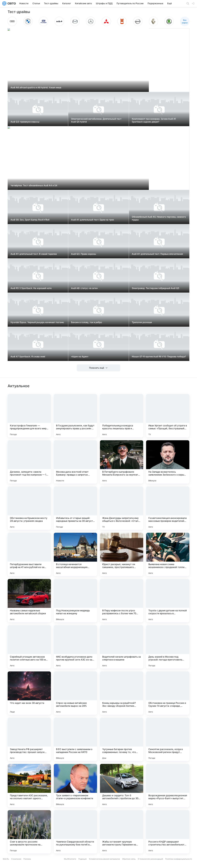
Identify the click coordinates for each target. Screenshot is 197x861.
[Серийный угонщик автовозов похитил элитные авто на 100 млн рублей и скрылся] (29, 647)
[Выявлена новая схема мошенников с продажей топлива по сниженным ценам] (167, 554)
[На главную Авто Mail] (11, 3)
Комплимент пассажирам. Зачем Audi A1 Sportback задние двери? (154, 120)
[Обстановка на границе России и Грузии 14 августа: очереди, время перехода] (167, 693)
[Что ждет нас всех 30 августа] (29, 693)
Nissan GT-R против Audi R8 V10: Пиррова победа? (159, 356)
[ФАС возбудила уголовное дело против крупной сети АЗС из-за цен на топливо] (75, 647)
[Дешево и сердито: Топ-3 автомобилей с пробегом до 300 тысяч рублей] (121, 785)
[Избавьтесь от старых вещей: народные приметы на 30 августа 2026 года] (75, 508)
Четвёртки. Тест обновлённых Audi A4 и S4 (34, 185)
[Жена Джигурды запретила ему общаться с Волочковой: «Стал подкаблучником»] (121, 508)
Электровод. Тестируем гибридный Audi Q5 (155, 288)
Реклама (27, 859)
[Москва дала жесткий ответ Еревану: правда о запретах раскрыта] (75, 462)
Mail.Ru (6, 859)
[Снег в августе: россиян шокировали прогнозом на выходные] (29, 831)
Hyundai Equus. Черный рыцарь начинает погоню (37, 322)
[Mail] (4, 3)
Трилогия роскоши (142, 322)
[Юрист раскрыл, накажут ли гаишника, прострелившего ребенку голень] (121, 554)
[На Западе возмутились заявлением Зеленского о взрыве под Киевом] (167, 462)
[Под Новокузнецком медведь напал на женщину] (75, 600)
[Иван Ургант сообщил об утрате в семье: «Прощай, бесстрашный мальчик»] (167, 415)
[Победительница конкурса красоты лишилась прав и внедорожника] (121, 415)
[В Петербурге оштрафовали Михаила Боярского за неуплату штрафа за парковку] (121, 462)
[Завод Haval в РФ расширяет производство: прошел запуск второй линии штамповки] (29, 739)
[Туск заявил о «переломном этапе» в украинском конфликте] (75, 785)
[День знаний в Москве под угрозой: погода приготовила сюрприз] (167, 647)
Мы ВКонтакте (70, 859)
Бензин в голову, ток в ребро (86, 322)
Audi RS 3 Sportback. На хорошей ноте (31, 288)
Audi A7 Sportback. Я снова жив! (28, 356)
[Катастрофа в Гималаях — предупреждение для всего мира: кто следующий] (29, 415)
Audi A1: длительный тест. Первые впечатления (157, 254)
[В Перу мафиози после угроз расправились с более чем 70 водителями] (121, 600)
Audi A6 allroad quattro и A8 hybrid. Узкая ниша (36, 87)
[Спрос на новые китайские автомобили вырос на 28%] (75, 693)
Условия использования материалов (104, 859)
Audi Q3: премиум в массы (25, 121)
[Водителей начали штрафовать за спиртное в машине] (121, 647)
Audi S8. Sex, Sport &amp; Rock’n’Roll (30, 219)
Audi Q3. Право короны (83, 254)
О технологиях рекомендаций (150, 859)
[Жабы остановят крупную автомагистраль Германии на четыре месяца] (121, 831)
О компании (16, 859)
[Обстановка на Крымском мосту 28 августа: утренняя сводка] (29, 508)
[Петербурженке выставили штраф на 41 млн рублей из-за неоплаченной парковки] (29, 554)
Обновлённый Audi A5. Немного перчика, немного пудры (159, 218)
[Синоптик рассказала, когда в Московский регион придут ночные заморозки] (167, 739)
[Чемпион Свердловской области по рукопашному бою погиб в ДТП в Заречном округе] (75, 831)
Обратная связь (129, 859)
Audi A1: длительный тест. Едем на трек (92, 219)
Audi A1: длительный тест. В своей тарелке (34, 254)
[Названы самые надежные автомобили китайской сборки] (29, 600)
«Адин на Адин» (80, 356)
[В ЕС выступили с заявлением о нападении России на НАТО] (75, 739)
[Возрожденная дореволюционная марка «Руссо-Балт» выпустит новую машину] (167, 785)
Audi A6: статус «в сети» (84, 288)
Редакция (82, 859)
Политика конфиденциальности (178, 859)
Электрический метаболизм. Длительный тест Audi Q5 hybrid (96, 120)
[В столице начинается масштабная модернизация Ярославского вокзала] (75, 554)
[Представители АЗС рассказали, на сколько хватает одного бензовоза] (29, 785)
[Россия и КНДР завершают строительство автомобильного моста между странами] (167, 831)
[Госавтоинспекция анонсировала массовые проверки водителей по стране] (167, 508)
